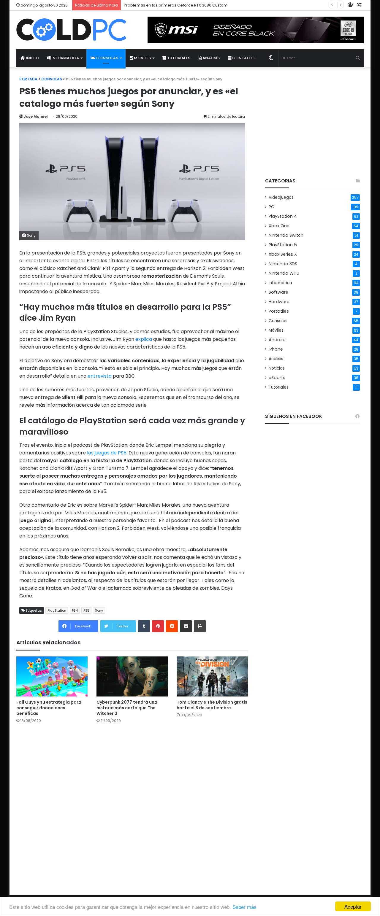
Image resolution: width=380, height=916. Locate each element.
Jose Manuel (36, 116)
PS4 (75, 610)
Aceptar (353, 906)
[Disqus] (132, 804)
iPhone (276, 349)
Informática (64, 58)
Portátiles (279, 311)
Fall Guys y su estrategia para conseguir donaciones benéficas (48, 707)
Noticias (277, 368)
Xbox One (279, 226)
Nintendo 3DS (283, 264)
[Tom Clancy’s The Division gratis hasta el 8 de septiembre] (212, 676)
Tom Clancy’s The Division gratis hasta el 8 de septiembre (212, 705)
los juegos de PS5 (106, 452)
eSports (277, 378)
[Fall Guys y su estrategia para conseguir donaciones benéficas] (52, 676)
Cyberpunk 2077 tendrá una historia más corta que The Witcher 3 (126, 707)
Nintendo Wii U (284, 273)
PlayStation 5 (283, 245)
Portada (28, 79)
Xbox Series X (283, 254)
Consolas (106, 58)
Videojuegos (281, 197)
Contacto (243, 58)
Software (278, 292)
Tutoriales (178, 58)
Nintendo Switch (286, 235)
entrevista (100, 376)
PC (271, 207)
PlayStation (57, 610)
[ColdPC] (71, 29)
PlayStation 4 (283, 216)
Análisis (211, 58)
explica (143, 339)
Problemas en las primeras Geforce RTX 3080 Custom (175, 5)
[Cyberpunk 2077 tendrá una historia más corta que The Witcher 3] (132, 676)
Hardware (279, 302)
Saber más (244, 906)
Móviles (142, 58)
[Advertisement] (312, 117)
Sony (99, 610)
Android (277, 340)
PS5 (86, 610)
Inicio (32, 58)
